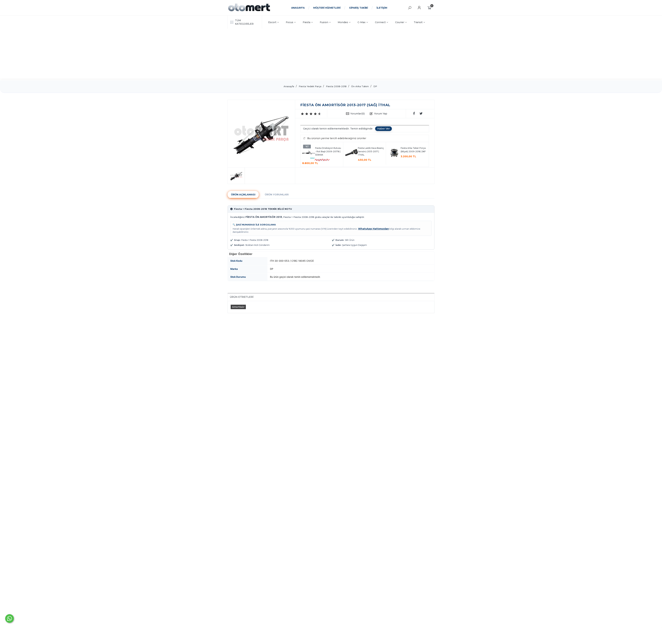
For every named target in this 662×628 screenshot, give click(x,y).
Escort (272, 22)
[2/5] (304, 114)
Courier (399, 22)
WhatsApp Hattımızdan (373, 228)
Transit (418, 22)
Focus (289, 22)
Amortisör (238, 306)
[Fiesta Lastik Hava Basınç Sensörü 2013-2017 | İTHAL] (351, 153)
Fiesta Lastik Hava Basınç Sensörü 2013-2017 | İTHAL (371, 151)
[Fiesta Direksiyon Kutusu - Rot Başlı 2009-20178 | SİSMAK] (308, 153)
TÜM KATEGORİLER (244, 22)
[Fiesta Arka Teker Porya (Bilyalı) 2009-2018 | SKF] (394, 153)
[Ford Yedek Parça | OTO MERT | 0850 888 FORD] (249, 10)
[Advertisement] (331, 54)
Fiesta (306, 22)
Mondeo (343, 22)
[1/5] (302, 114)
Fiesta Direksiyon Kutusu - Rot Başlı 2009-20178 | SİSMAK (328, 151)
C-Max (361, 22)
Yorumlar (357, 113)
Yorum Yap (380, 113)
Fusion (324, 22)
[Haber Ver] (383, 128)
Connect (380, 22)
